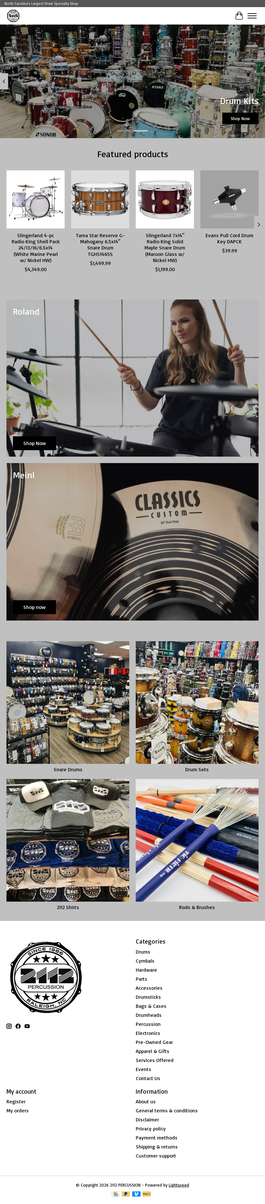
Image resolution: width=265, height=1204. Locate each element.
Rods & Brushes (197, 907)
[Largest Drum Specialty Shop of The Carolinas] (13, 15)
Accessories (149, 988)
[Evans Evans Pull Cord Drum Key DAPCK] (229, 199)
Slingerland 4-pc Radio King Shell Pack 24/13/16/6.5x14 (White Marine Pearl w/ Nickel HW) (36, 247)
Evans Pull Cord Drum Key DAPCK (229, 238)
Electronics (148, 1033)
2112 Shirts (68, 907)
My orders (17, 1110)
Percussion (148, 1024)
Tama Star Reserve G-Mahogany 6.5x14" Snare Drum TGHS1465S (100, 244)
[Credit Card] (115, 1194)
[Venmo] (136, 1194)
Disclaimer (147, 1119)
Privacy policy (151, 1128)
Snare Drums (68, 769)
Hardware (146, 969)
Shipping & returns (157, 1146)
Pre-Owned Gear (154, 1042)
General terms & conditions (167, 1110)
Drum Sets (197, 769)
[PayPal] (147, 1194)
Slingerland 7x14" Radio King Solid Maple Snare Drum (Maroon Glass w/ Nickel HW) (164, 247)
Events (143, 1069)
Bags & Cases (151, 1006)
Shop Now (240, 118)
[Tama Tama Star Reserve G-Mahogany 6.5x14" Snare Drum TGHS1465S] (100, 199)
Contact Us (148, 1078)
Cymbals (145, 960)
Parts (141, 979)
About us (146, 1101)
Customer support (156, 1155)
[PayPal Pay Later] (126, 1194)
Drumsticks (148, 997)
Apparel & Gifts (152, 1051)
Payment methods (156, 1137)
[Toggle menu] (252, 15)
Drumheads (149, 1015)
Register (16, 1101)
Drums (143, 951)
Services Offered (155, 1060)
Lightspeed (179, 1185)
